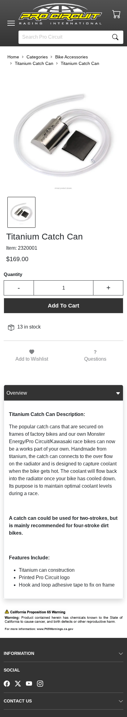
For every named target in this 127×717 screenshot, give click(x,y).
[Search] (115, 37)
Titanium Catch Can (34, 63)
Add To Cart (63, 306)
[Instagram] (42, 683)
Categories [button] (37, 56)
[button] (11, 23)
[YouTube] (31, 683)
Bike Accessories (71, 56)
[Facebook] (9, 683)
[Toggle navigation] (11, 23)
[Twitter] (20, 683)
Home (13, 56)
